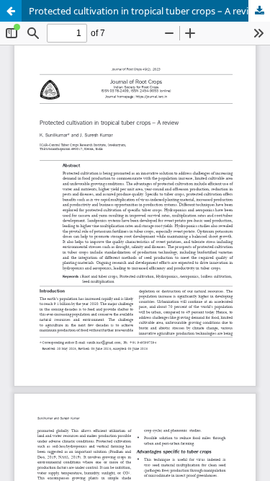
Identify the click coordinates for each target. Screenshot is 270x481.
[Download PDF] (259, 11)
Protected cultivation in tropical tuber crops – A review (145, 10)
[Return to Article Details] (11, 11)
